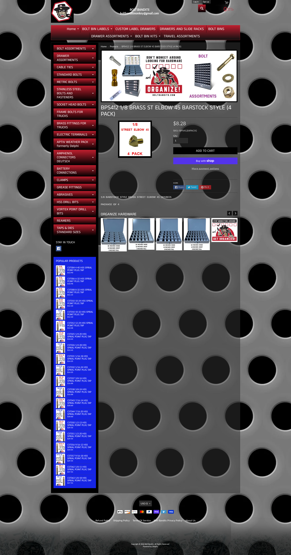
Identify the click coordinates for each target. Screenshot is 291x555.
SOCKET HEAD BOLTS (76, 105)
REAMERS (63, 220)
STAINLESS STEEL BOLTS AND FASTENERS (76, 93)
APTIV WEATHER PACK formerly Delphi (76, 144)
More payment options (205, 168)
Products (114, 46)
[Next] (235, 213)
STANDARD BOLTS (76, 75)
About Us (190, 520)
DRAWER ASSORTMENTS (112, 37)
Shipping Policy (121, 520)
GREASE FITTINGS (69, 187)
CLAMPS (76, 181)
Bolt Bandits (149, 544)
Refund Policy (102, 520)
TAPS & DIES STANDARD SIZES (76, 230)
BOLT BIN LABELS (97, 29)
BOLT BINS (216, 29)
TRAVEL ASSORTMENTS (182, 36)
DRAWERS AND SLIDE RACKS (182, 29)
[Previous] (229, 213)
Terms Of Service (142, 520)
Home (73, 29)
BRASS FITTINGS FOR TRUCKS (76, 125)
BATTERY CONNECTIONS (76, 171)
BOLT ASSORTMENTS (76, 49)
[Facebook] (58, 248)
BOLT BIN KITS (148, 37)
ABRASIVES (76, 195)
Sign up (206, 2)
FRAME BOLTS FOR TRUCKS (70, 114)
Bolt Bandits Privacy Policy (168, 520)
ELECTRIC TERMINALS (76, 135)
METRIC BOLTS (76, 83)
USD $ (144, 503)
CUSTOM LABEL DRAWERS (135, 29)
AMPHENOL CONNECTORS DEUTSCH (76, 157)
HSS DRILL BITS (76, 203)
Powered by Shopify (150, 546)
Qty (175, 135)
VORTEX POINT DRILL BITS (76, 211)
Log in (196, 2)
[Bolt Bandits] (62, 11)
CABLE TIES (76, 68)
